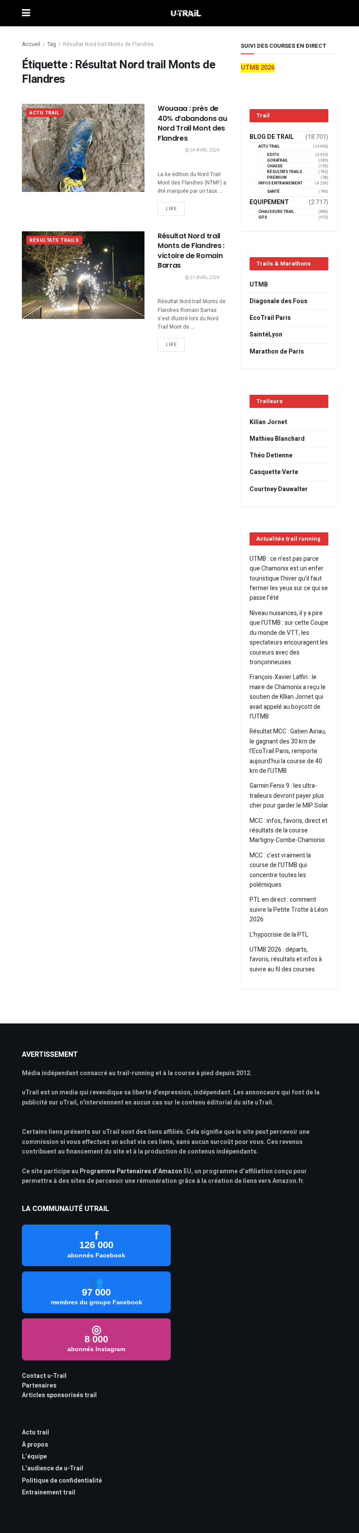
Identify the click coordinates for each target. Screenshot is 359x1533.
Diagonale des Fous (278, 301)
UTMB (259, 284)
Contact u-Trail (44, 1376)
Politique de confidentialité (62, 1480)
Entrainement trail (48, 1492)
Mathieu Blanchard (277, 438)
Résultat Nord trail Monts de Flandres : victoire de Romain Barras (191, 250)
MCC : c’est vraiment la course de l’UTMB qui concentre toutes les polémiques (280, 870)
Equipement (269, 202)
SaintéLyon (266, 334)
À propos (35, 1444)
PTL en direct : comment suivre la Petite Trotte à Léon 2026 (289, 909)
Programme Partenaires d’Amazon (131, 1171)
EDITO (273, 155)
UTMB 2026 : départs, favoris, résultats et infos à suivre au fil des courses (286, 959)
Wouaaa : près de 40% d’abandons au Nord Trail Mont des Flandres (192, 123)
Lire (171, 208)
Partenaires (39, 1385)
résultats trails (54, 240)
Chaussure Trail (276, 212)
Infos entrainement (280, 183)
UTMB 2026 (258, 67)
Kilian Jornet (268, 422)
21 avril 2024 (204, 278)
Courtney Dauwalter (279, 489)
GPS (262, 218)
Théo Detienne (271, 455)
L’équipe (34, 1456)
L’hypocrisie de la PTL (279, 934)
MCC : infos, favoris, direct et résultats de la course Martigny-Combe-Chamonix (288, 830)
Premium (277, 178)
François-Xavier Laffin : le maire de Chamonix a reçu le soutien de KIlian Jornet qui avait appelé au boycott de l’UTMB (288, 697)
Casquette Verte (274, 472)
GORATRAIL (277, 161)
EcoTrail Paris (270, 317)
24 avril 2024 (204, 150)
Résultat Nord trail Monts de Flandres (108, 44)
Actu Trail (44, 113)
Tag (51, 44)
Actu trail (35, 1432)
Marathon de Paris (277, 351)
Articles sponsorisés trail (59, 1395)
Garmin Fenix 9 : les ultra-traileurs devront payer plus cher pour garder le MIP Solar (289, 795)
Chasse (275, 166)
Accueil (31, 44)
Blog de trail (272, 137)
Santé (273, 192)
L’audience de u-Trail (52, 1468)
